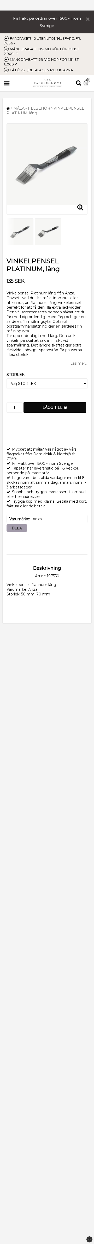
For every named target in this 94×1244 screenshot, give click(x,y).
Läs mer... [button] (78, 363)
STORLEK (16, 374)
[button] (86, 83)
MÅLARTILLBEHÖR (31, 108)
